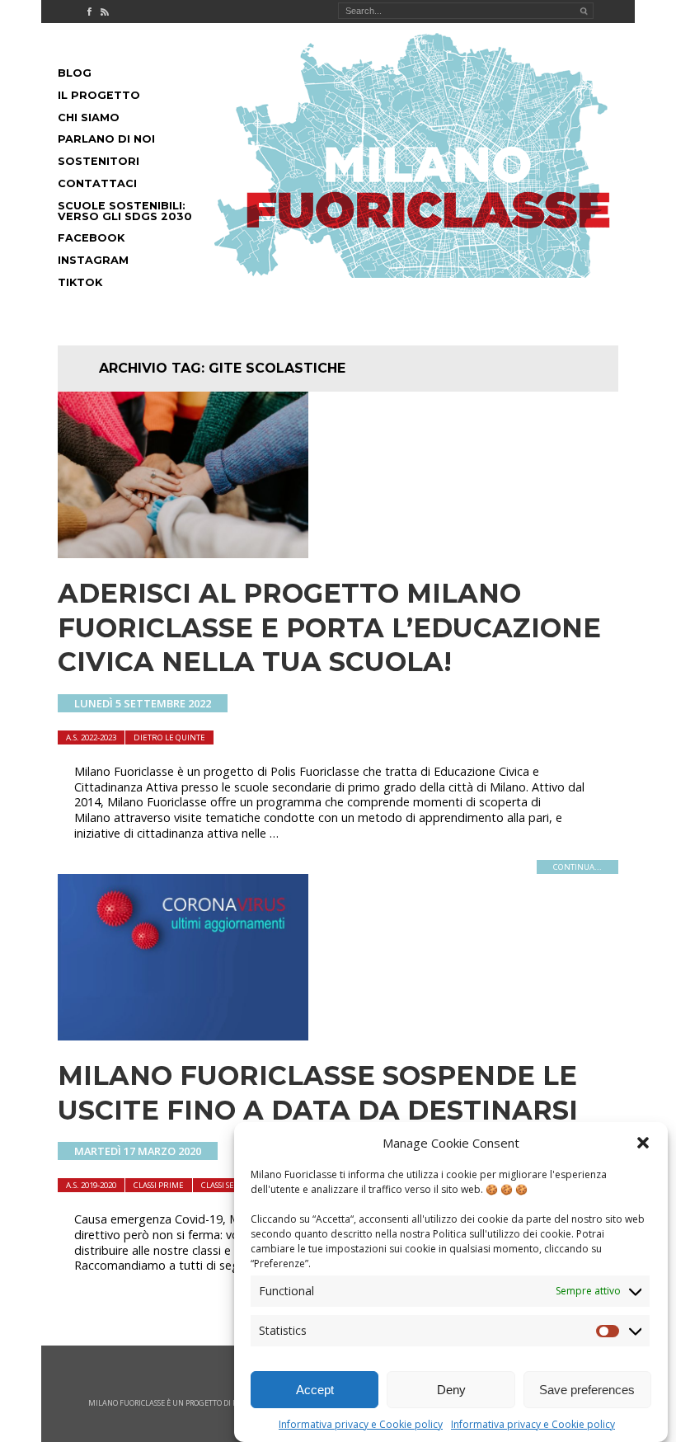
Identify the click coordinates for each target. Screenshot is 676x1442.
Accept (315, 1390)
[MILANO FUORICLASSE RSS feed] (104, 11)
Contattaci (97, 183)
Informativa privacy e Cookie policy (361, 1424)
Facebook (91, 238)
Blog (75, 73)
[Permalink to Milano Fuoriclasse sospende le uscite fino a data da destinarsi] (183, 1035)
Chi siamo (89, 117)
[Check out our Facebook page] (89, 11)
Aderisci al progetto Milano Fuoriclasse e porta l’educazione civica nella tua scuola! (329, 627)
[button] (643, 1142)
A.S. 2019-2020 (91, 1185)
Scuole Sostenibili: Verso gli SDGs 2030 (125, 211)
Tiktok (80, 282)
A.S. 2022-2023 (91, 737)
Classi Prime (159, 1185)
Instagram (93, 260)
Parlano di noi (106, 139)
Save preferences (587, 1390)
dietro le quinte (169, 737)
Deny (451, 1390)
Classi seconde (232, 1185)
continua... (577, 867)
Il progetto (99, 95)
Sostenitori (98, 161)
